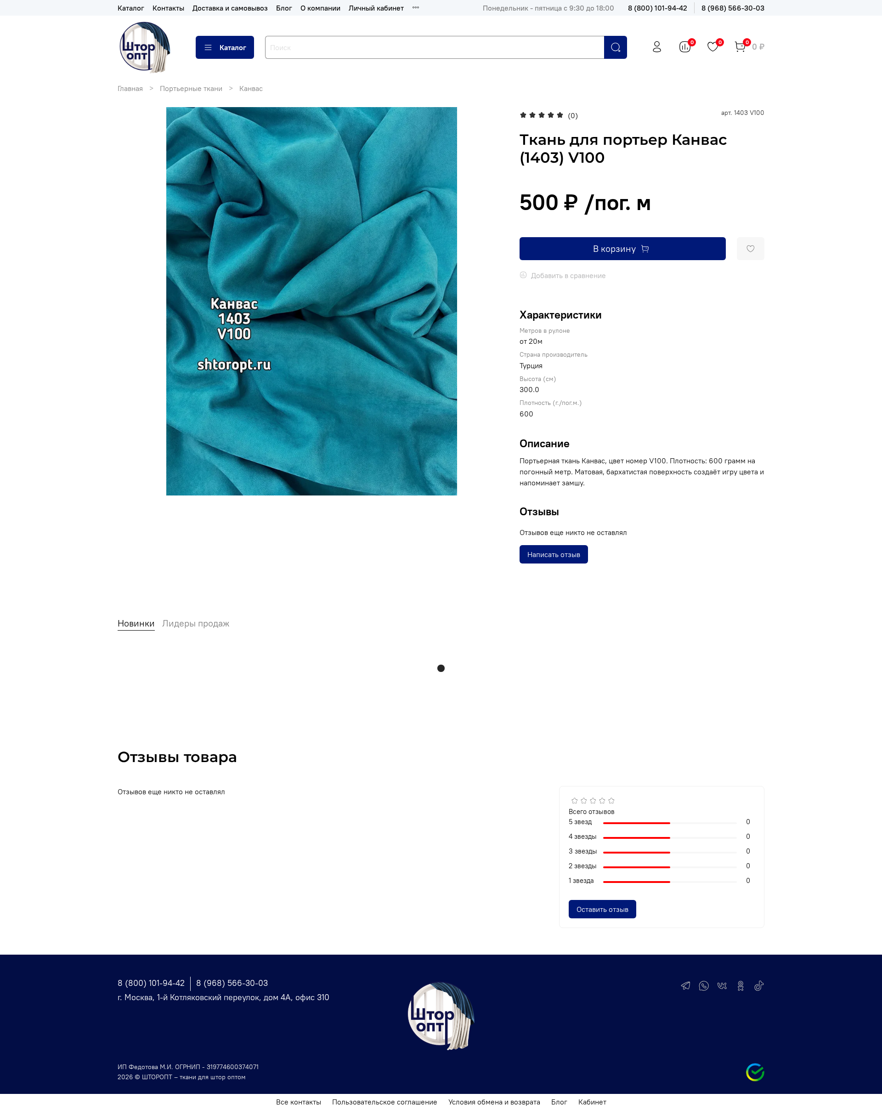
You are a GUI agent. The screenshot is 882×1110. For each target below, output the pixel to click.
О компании (320, 7)
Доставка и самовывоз (230, 7)
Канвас (251, 88)
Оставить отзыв (602, 909)
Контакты (168, 7)
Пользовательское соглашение (384, 1101)
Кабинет (592, 1101)
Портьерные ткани (191, 88)
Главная (130, 88)
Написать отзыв (553, 554)
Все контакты (298, 1101)
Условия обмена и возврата (494, 1101)
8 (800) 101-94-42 (657, 7)
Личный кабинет (376, 7)
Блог (284, 7)
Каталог (131, 7)
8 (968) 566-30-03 (732, 7)
